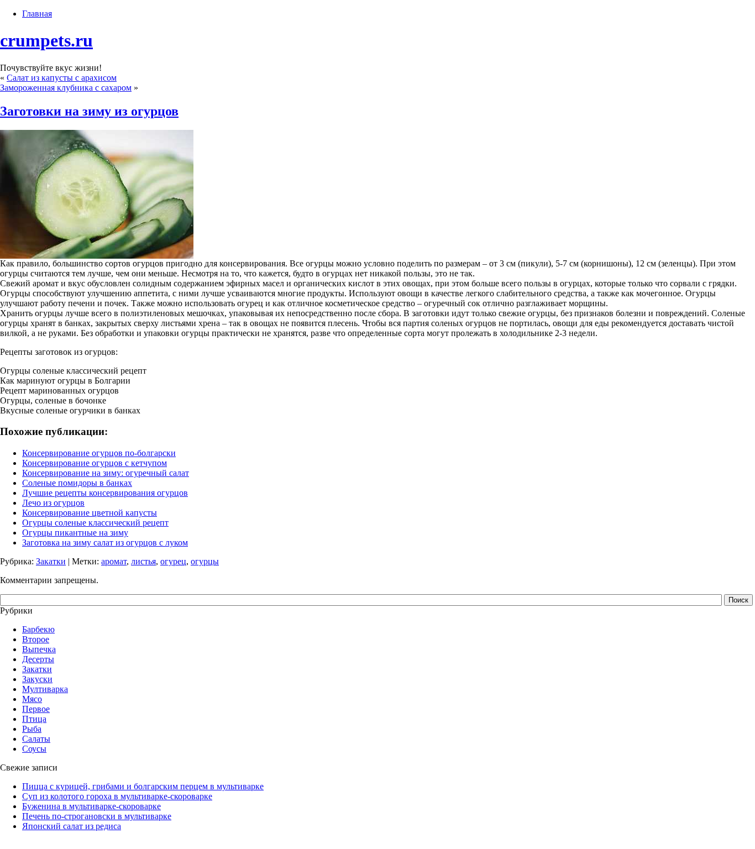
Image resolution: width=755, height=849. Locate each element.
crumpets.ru (46, 40)
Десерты (38, 659)
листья (143, 561)
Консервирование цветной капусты (89, 512)
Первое (36, 709)
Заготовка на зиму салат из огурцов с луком (105, 542)
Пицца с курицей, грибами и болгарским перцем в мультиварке (143, 786)
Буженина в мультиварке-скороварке (91, 806)
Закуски (37, 679)
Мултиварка (45, 689)
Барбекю (38, 629)
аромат (114, 561)
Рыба (31, 728)
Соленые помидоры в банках (77, 483)
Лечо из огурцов (53, 502)
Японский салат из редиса (71, 826)
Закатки (51, 561)
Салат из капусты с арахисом (62, 77)
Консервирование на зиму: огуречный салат (105, 473)
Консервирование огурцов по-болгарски (99, 453)
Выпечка (39, 649)
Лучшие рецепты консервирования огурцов (105, 492)
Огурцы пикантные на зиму (75, 532)
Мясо (32, 699)
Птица (34, 719)
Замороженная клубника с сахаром (66, 87)
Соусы (34, 748)
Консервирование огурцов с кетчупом (94, 463)
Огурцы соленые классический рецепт (95, 522)
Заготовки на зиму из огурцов (89, 111)
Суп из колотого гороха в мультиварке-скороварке (117, 796)
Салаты (36, 738)
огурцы (205, 561)
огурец (173, 561)
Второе (35, 639)
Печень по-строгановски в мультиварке (96, 816)
